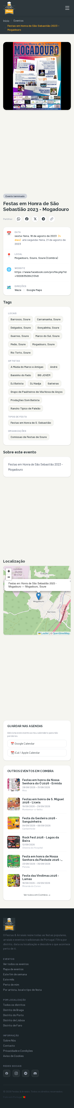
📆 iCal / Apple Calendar (25, 752)
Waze (18, 290)
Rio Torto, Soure (21, 352)
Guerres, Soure (20, 336)
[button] (38, 596)
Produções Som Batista (25, 400)
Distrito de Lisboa (14, 1020)
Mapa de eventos (13, 969)
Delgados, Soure (21, 327)
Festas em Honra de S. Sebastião (31, 422)
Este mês (8, 979)
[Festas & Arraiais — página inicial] (9, 8)
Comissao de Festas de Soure (29, 437)
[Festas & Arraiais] (9, 924)
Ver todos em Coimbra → (37, 894)
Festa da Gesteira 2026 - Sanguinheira (39, 820)
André (53, 366)
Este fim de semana (15, 974)
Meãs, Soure (18, 344)
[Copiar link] (51, 218)
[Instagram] (16, 1073)
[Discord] (35, 1073)
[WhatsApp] (18, 218)
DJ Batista (17, 383)
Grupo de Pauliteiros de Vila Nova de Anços (37, 391)
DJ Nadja (35, 383)
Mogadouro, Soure (43, 344)
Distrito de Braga (13, 1010)
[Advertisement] (37, 152)
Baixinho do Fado (21, 375)
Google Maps (34, 290)
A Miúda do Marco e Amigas (27, 366)
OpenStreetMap (61, 633)
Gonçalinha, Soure (48, 327)
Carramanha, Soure (49, 319)
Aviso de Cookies (13, 1055)
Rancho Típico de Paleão (25, 408)
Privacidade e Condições (18, 1050)
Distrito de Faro (12, 1025)
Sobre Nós (9, 1040)
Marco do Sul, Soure (48, 336)
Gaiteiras (53, 383)
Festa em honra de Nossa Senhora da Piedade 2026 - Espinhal (41, 860)
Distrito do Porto (13, 1015)
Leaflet (45, 633)
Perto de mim (11, 984)
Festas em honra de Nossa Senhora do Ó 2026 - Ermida (42, 781)
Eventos (18, 20)
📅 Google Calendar (23, 743)
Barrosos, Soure (20, 319)
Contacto (9, 1045)
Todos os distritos (14, 1004)
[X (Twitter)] (35, 218)
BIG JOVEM (44, 375)
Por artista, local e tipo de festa (22, 989)
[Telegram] (43, 218)
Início (6, 20)
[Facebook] (26, 218)
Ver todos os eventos (16, 964)
